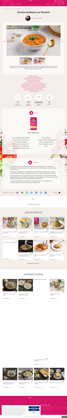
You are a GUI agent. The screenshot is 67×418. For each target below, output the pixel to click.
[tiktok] (56, 2)
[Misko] (33, 2)
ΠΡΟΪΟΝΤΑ (5, 3)
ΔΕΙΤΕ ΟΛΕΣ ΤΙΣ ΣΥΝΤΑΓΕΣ (34, 263)
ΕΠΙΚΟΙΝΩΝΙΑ (59, 3)
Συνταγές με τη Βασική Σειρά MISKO (38, 85)
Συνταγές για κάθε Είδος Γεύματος (15, 8)
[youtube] (63, 2)
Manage (64, 416)
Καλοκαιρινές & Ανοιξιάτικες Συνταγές (33, 77)
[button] (63, 4)
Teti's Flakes (39, 18)
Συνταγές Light (34, 84)
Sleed (37, 416)
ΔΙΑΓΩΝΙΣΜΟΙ (11, 3)
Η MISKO (47, 3)
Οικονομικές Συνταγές (41, 84)
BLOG (53, 3)
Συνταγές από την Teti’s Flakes (27, 87)
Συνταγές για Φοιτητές (25, 84)
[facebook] (58, 2)
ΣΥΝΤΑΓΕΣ (19, 3)
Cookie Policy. (19, 414)
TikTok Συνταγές (39, 88)
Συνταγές (7, 8)
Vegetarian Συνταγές (39, 89)
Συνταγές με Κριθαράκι (33, 91)
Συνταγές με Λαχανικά (26, 85)
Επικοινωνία (49, 409)
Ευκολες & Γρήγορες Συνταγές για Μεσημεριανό (33, 78)
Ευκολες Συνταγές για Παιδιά (40, 87)
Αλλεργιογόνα (44, 409)
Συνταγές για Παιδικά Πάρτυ (29, 89)
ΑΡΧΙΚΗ (4, 8)
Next (62, 41)
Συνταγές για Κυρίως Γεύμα (30, 88)
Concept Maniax (42, 416)
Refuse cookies (34, 409)
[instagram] (60, 2)
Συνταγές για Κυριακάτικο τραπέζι (33, 80)
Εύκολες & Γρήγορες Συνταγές (33, 81)
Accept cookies (34, 407)
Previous (4, 41)
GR (3, 1)
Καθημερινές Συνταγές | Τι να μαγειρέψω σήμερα (33, 82)
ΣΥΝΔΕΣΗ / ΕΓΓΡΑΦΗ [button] (10, 1)
